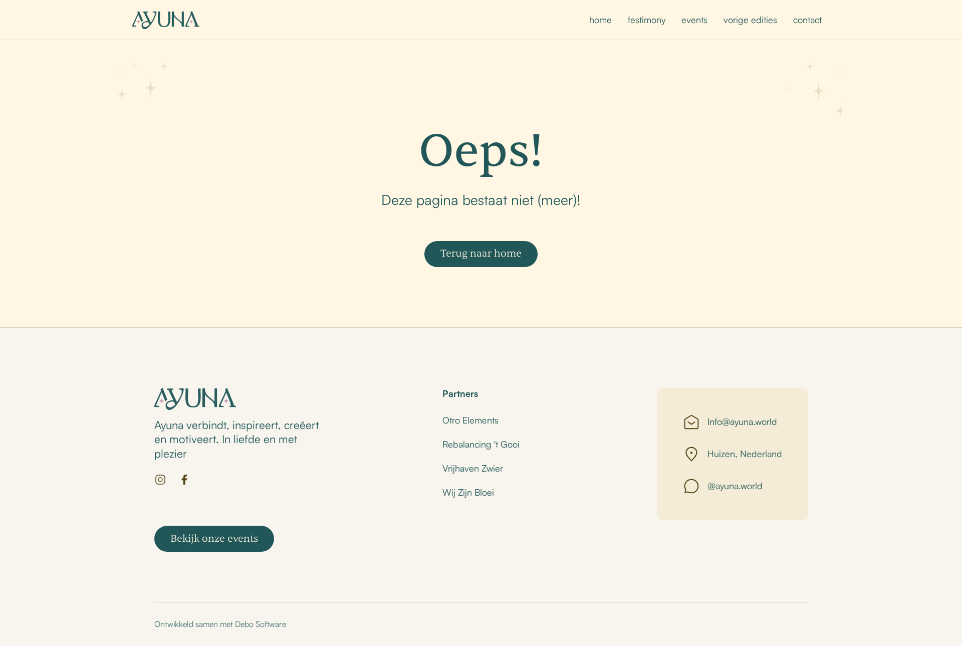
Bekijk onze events (214, 538)
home (600, 19)
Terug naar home (481, 253)
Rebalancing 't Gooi (481, 444)
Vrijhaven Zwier (472, 468)
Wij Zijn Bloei (468, 492)
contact (807, 19)
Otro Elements (470, 419)
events (694, 19)
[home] (165, 20)
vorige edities (750, 19)
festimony (646, 19)
